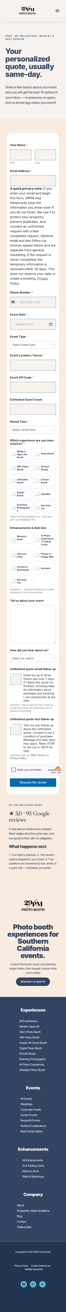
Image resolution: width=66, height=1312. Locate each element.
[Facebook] (24, 1284)
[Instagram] (33, 1284)
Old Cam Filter (22, 555)
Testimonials (24, 1227)
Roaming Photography (23, 507)
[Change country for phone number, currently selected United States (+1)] (14, 302)
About (20, 1205)
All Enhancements (32, 1160)
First (12, 162)
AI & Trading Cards (33, 1165)
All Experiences (28, 1021)
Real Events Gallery (31, 1131)
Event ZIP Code (22, 377)
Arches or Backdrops (23, 568)
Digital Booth (20, 494)
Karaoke (45, 568)
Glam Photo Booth (30, 1032)
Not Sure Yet (46, 507)
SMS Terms (37, 755)
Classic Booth (45, 481)
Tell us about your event (27, 600)
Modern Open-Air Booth (22, 454)
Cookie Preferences (40, 1265)
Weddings (26, 1104)
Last (37, 162)
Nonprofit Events (30, 1120)
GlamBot (46, 494)
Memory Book (21, 538)
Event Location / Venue (27, 355)
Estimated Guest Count (26, 399)
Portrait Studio (45, 468)
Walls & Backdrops (33, 1176)
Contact (21, 1221)
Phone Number (21, 292)
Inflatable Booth (22, 481)
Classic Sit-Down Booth (33, 1042)
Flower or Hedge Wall (47, 555)
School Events (28, 1115)
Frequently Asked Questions (33, 1210)
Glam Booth (47, 453)
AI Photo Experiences (31, 1064)
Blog (19, 1216)
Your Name (18, 145)
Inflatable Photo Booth (32, 1070)
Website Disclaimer (34, 1269)
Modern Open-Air (29, 1026)
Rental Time (19, 421)
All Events (26, 1098)
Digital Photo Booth (30, 1048)
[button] (57, 10)
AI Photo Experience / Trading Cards (47, 540)
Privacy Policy (18, 758)
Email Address (21, 171)
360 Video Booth (23, 468)
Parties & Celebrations (33, 1126)
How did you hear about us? (29, 650)
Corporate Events (30, 1109)
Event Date (18, 314)
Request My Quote (33, 782)
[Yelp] (42, 1284)
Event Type (19, 336)
